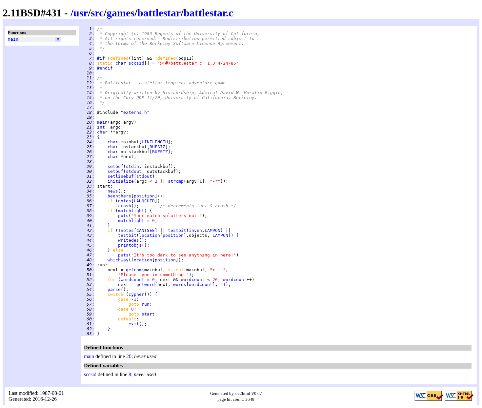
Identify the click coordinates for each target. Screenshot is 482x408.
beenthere (119, 196)
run (146, 304)
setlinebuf (121, 176)
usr (80, 13)
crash (124, 205)
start (148, 314)
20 (128, 356)
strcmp (176, 181)
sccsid (136, 63)
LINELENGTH (155, 141)
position (144, 196)
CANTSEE (145, 230)
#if (101, 58)
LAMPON (212, 230)
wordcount (132, 279)
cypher (136, 294)
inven (195, 230)
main (13, 39)
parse (114, 289)
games (120, 13)
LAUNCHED (144, 200)
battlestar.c (208, 13)
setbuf (115, 166)
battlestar (159, 13)
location (149, 235)
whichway (118, 259)
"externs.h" (135, 112)
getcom (134, 269)
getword (145, 284)
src (97, 13)
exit (134, 323)
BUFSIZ (157, 146)
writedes (128, 240)
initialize (121, 181)
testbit (177, 230)
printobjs (130, 245)
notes (124, 200)
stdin (132, 166)
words (179, 284)
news (113, 191)
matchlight (131, 210)
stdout (134, 171)
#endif (105, 68)
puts (123, 215)
